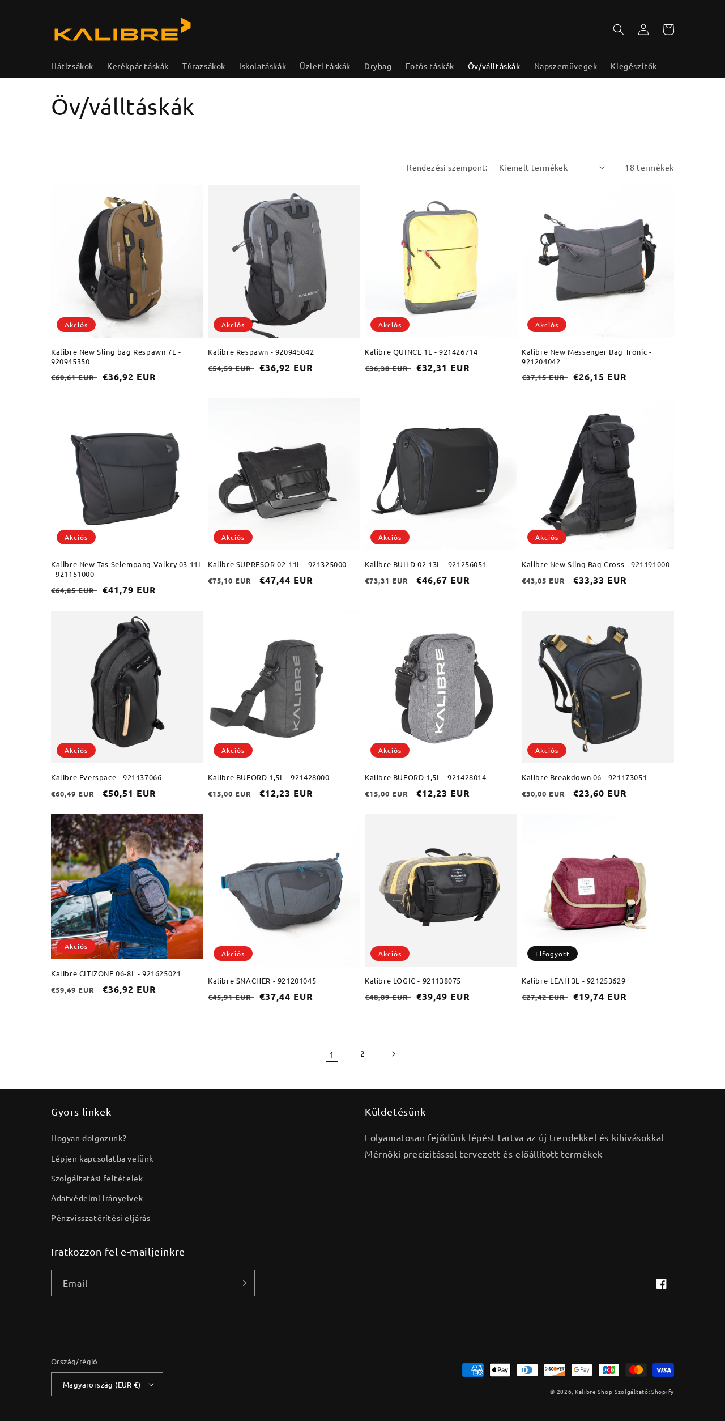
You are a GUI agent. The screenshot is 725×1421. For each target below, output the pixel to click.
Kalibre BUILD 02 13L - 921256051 (426, 564)
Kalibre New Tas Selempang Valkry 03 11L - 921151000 (126, 569)
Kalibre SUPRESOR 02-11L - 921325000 (277, 564)
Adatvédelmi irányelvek (97, 1198)
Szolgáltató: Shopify (644, 1391)
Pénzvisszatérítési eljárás (101, 1217)
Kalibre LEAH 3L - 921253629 (573, 980)
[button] (618, 29)
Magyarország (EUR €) (101, 1384)
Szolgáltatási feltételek (97, 1178)
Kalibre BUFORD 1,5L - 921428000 (269, 777)
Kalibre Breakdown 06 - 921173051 (584, 777)
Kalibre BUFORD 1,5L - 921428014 (426, 777)
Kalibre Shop (593, 1391)
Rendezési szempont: (447, 167)
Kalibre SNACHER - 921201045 (262, 980)
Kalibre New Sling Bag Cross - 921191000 (595, 564)
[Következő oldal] (393, 1053)
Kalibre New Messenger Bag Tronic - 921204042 (586, 356)
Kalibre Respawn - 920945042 (261, 351)
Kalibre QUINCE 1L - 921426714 (421, 351)
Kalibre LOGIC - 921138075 (413, 980)
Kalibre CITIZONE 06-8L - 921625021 (116, 973)
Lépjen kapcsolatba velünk (102, 1158)
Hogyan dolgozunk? (88, 1138)
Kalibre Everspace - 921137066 (106, 777)
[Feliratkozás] (241, 1283)
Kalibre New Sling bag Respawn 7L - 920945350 (116, 356)
